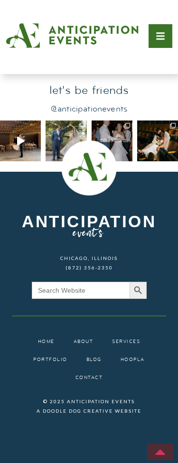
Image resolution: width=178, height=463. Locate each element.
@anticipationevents (89, 109)
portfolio (50, 359)
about (84, 341)
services (126, 341)
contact (89, 377)
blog (94, 359)
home (46, 341)
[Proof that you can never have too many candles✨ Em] (20, 140)
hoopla (133, 359)
